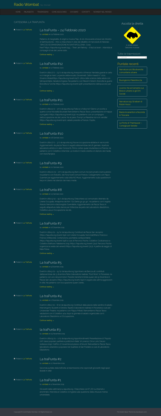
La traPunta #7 (51, 223)
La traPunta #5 (51, 262)
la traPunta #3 (50, 330)
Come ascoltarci (59, 12)
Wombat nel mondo (102, 12)
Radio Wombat (26, 4)
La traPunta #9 (51, 163)
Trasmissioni (42, 12)
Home (18, 12)
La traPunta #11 (51, 100)
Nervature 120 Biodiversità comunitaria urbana (131, 70)
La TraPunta (27, 30)
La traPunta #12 (51, 64)
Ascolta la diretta (132, 23)
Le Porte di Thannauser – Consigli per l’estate (130, 124)
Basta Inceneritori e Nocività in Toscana (132, 113)
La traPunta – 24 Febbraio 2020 (63, 30)
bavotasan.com (141, 412)
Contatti (86, 12)
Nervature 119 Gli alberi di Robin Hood (130, 103)
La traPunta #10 (51, 133)
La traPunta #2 (50, 359)
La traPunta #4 (51, 296)
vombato (45, 34)
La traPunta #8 (51, 190)
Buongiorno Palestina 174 (130, 80)
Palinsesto (29, 12)
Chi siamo (74, 12)
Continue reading (47, 54)
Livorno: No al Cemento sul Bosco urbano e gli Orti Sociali (131, 91)
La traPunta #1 (50, 380)
